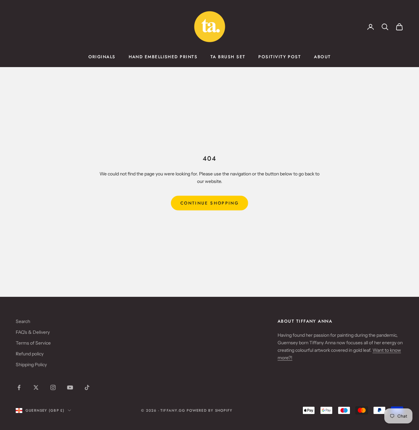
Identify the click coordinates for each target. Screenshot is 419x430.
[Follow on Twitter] (36, 387)
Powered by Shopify (209, 410)
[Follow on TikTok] (87, 387)
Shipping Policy (31, 364)
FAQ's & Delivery (33, 332)
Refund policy (30, 354)
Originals (102, 57)
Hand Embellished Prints (163, 57)
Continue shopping (209, 203)
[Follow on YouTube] (70, 387)
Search (23, 321)
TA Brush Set (227, 57)
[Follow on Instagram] (53, 387)
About (322, 57)
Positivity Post (279, 57)
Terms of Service (33, 343)
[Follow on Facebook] (19, 387)
